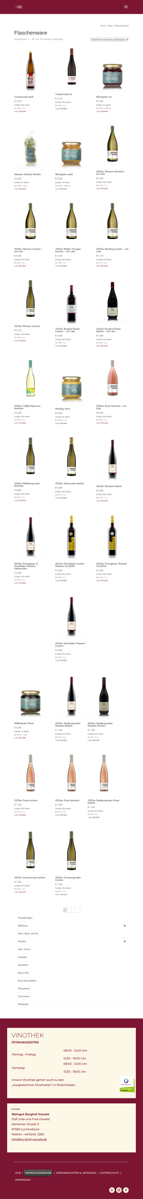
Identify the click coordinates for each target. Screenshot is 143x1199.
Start (102, 25)
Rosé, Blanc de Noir (28, 933)
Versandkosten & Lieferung (76, 1172)
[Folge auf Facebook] (126, 1190)
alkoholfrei (23, 965)
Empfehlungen (25, 918)
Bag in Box (23, 973)
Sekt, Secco (24, 949)
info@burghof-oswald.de (29, 1139)
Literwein (22, 957)
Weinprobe (23, 1004)
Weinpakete (24, 988)
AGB (18, 1172)
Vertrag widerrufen (38, 1173)
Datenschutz (109, 1172)
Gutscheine (23, 996)
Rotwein (22, 941)
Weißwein (23, 925)
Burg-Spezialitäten (27, 980)
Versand (22, 111)
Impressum (23, 1179)
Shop (110, 25)
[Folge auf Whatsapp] (112, 1190)
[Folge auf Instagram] (119, 1190)
